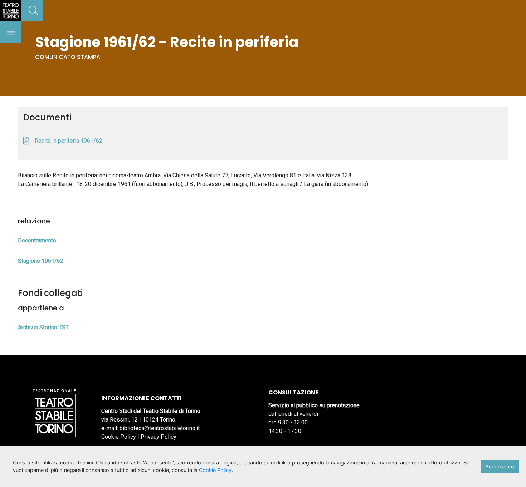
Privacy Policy (158, 436)
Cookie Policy (118, 436)
